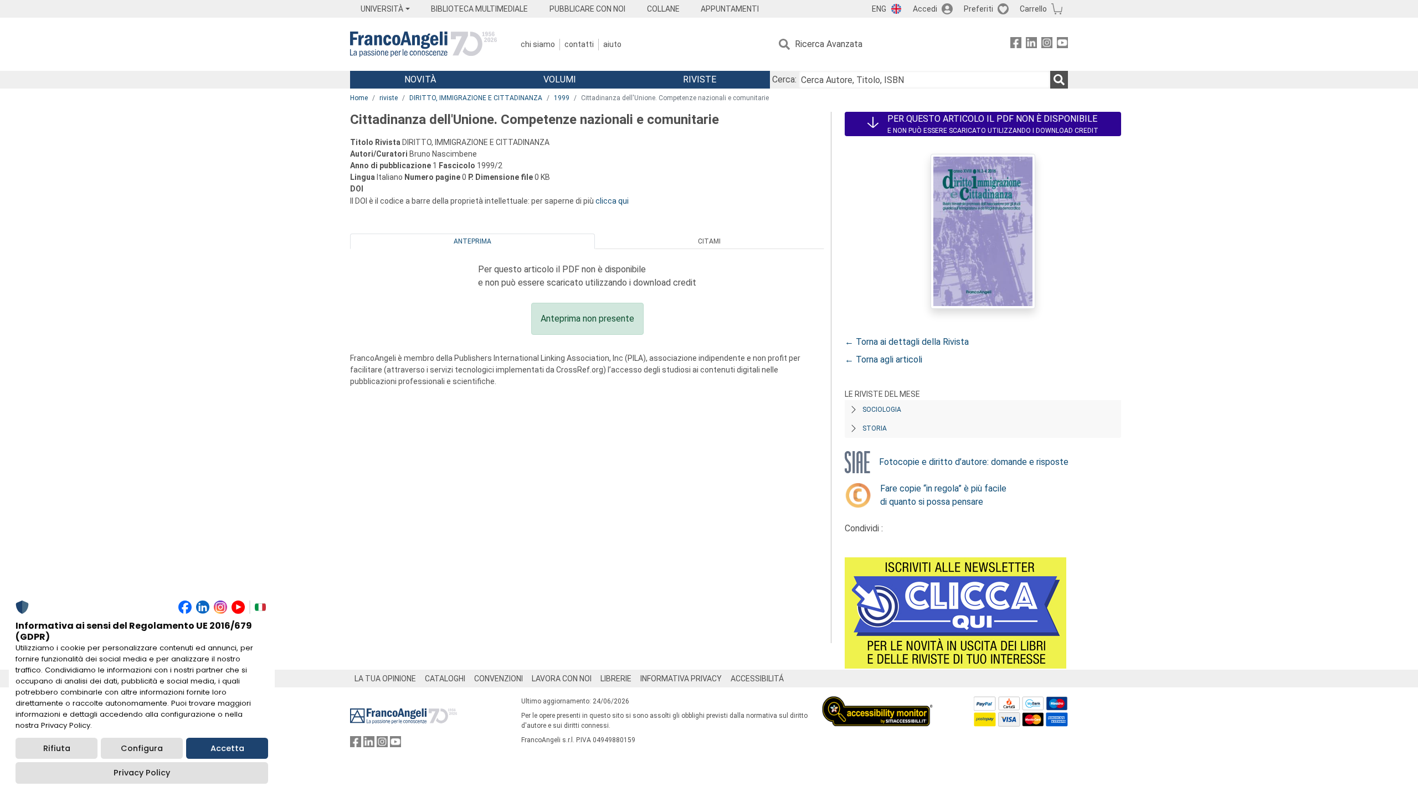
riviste (388, 98)
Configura (142, 748)
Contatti (579, 44)
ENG (879, 8)
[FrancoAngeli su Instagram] (1046, 44)
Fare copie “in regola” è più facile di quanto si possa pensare (943, 495)
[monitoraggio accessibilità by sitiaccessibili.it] (877, 702)
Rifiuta (56, 748)
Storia (874, 428)
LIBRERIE (615, 678)
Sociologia (881, 409)
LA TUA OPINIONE (385, 678)
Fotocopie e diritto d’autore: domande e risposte (973, 462)
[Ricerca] (1059, 80)
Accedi (925, 8)
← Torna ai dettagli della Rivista (907, 342)
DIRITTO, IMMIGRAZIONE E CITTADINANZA (475, 98)
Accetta (227, 748)
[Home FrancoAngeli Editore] (423, 44)
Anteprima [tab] (472, 241)
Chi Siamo (538, 44)
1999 (561, 98)
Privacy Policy (142, 772)
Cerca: (784, 79)
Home (359, 98)
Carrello (1033, 8)
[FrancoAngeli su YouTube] (1062, 44)
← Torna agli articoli (883, 359)
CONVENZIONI (498, 678)
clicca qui (612, 200)
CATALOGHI (445, 678)
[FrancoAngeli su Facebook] (1015, 44)
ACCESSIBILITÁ (757, 678)
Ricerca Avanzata (828, 44)
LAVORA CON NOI (562, 678)
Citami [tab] (709, 241)
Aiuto (612, 44)
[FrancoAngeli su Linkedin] (1031, 44)
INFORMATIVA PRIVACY (681, 678)
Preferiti (978, 8)
